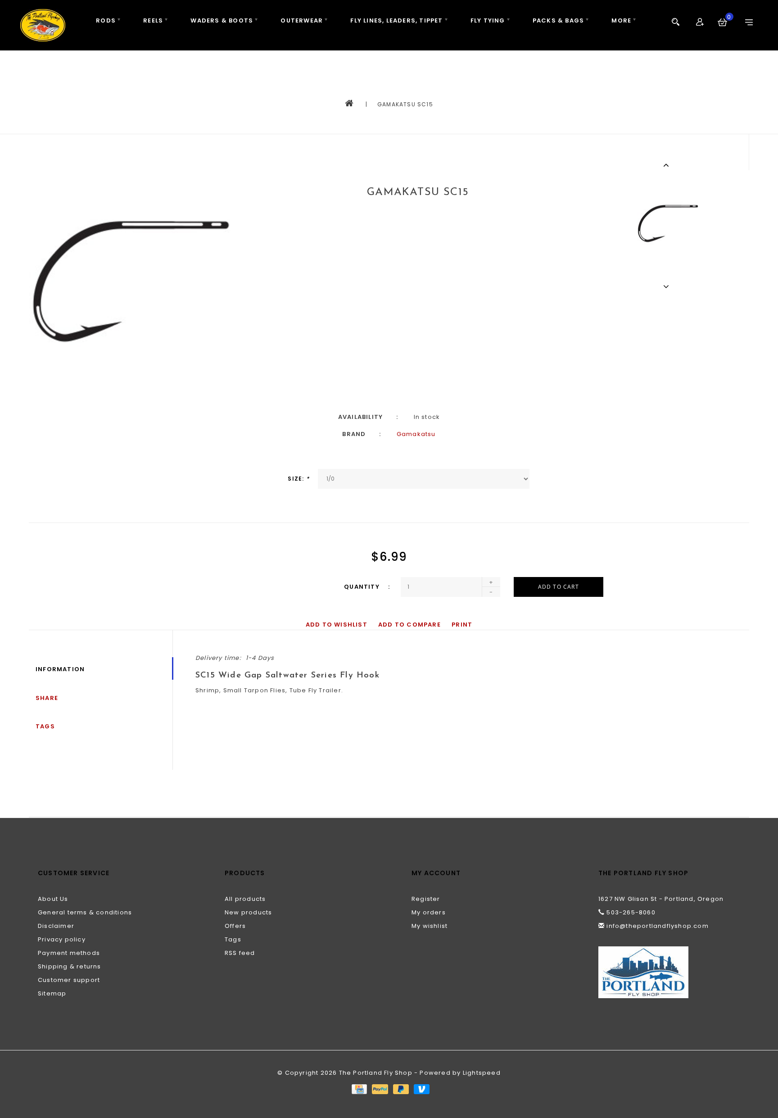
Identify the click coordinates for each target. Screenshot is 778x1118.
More (621, 20)
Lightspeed (482, 1072)
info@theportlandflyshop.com (657, 926)
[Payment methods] (358, 1088)
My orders (429, 912)
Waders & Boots (221, 20)
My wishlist (430, 926)
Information (60, 669)
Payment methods (69, 953)
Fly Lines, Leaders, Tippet (396, 20)
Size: (298, 478)
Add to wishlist (336, 624)
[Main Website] (669, 972)
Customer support (69, 980)
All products (245, 899)
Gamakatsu (416, 434)
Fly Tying (487, 20)
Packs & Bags (558, 20)
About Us (53, 899)
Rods (106, 20)
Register (426, 899)
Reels (153, 20)
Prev (667, 165)
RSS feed (240, 953)
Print (462, 624)
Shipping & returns (69, 966)
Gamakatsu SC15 (405, 104)
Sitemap (52, 993)
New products (248, 912)
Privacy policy (62, 939)
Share (47, 698)
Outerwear (301, 20)
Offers (235, 926)
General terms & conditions (85, 912)
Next (667, 286)
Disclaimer (56, 926)
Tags (45, 726)
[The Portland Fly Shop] (42, 25)
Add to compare (409, 624)
